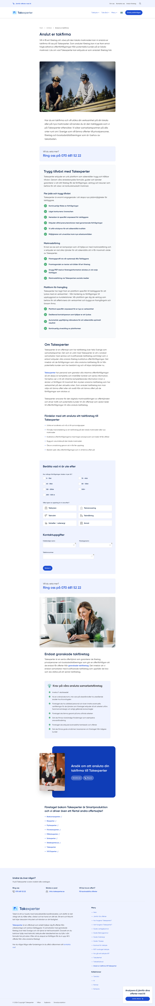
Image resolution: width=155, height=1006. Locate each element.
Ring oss (89, 778)
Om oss (111, 4)
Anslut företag (131, 4)
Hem (95, 912)
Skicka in (48, 568)
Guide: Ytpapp (98, 941)
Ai (94, 980)
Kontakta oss (120, 4)
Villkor (39, 1002)
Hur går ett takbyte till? (101, 953)
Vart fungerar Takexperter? (102, 925)
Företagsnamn (84, 541)
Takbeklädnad (98, 962)
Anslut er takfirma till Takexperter (105, 966)
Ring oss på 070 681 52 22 (62, 155)
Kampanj (96, 989)
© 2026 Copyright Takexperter (23, 1002)
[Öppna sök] (140, 3)
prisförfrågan (134, 12)
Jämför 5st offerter (99, 916)
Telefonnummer (48, 552)
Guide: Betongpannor (100, 933)
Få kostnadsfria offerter (88, 891)
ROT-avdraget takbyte (101, 949)
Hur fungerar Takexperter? (102, 920)
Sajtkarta (47, 1002)
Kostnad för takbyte (100, 945)
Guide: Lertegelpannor (101, 929)
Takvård (96, 976)
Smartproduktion (59, 1002)
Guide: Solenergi (99, 937)
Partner (95, 985)
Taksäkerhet (97, 957)
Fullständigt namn (49, 541)
